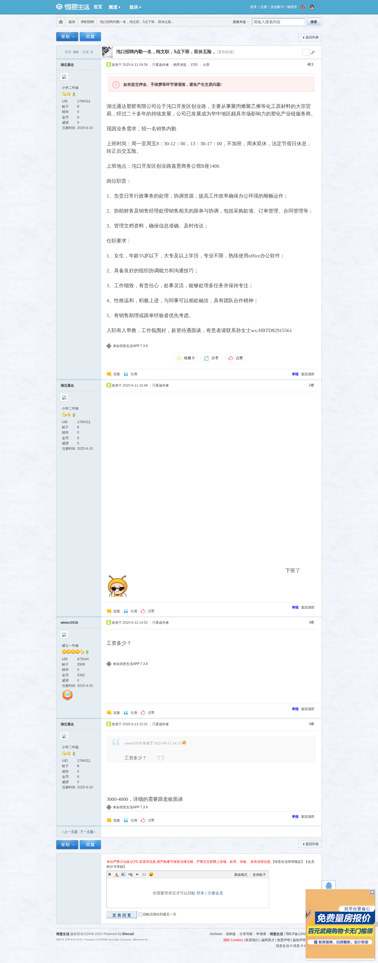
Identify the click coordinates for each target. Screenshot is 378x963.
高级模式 (240, 875)
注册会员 (215, 893)
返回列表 (312, 37)
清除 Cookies (233, 940)
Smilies (151, 874)
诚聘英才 (268, 940)
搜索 (313, 22)
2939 (81, 664)
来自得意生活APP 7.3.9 (130, 346)
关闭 (372, 892)
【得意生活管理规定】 (287, 862)
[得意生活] (72, 7)
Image (123, 874)
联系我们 (252, 940)
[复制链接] (225, 52)
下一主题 (87, 832)
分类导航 (246, 934)
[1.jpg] (195, 483)
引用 (134, 374)
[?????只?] (74, 95)
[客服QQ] (329, 887)
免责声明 (283, 940)
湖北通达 (67, 65)
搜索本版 (239, 22)
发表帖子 (259, 875)
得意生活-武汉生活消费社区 (59, 21)
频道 (113, 7)
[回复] (90, 37)
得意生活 (276, 934)
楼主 (310, 64)
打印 (194, 65)
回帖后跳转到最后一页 (159, 914)
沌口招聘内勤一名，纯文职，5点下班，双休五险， (166, 51)
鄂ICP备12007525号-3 (303, 934)
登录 (253, 7)
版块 (134, 7)
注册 (263, 7)
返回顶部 (307, 374)
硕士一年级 (70, 646)
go (312, 52)
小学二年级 (70, 88)
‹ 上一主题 (69, 832)
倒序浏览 (180, 65)
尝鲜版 (231, 934)
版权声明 (299, 940)
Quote (137, 874)
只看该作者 (160, 65)
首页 (98, 6)
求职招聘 (87, 22)
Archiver (216, 934)
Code (144, 874)
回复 (116, 374)
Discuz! (128, 934)
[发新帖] (67, 37)
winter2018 (69, 623)
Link (130, 874)
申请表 (261, 934)
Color (116, 874)
